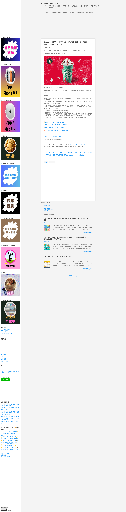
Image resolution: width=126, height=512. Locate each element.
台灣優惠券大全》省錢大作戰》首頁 (52, 136)
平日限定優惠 (51, 156)
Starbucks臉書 (82, 145)
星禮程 (63, 156)
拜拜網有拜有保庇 (5, 457)
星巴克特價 (51, 152)
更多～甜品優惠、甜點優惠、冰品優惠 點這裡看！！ (58, 130)
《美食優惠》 (9, 371)
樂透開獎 (3, 455)
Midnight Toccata (48, 205)
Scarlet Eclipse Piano (49, 209)
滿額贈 (76, 156)
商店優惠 (72, 12)
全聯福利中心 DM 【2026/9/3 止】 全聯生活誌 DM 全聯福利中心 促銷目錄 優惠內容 (10, 418)
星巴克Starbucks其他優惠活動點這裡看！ (55, 122)
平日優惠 (58, 156)
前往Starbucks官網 (73, 145)
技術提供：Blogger (73, 276)
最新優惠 (3, 354)
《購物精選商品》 (5, 372)
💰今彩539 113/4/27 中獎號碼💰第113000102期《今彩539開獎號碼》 (10, 433)
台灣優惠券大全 (82, 156)
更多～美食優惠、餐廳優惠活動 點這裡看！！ (56, 125)
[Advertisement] (101, 39)
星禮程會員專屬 (69, 156)
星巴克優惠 (75, 152)
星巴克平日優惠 (83, 152)
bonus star (69, 154)
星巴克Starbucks (68, 152)
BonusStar (75, 154)
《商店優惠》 (16, 371)
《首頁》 (3, 371)
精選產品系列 (80, 12)
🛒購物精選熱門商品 (55, 12)
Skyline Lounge (47, 211)
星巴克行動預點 (58, 152)
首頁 (47, 12)
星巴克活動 (55, 154)
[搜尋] (105, 4)
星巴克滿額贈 (62, 154)
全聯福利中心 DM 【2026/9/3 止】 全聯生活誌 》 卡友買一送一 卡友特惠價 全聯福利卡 (10, 412)
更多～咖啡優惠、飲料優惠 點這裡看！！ (55, 127)
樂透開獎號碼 (89, 12)
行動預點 (81, 154)
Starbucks (52, 162)
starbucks (87, 154)
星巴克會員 (48, 154)
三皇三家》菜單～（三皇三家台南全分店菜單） (57, 256)
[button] (91, 42)
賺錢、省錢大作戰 (51, 3)
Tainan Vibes (47, 207)
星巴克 (45, 152)
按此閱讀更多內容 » (87, 232)
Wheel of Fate (47, 208)
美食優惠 (65, 12)
